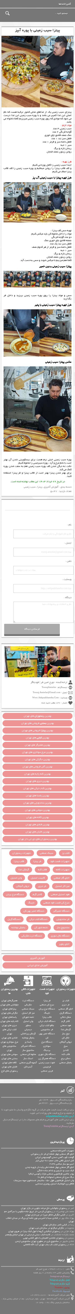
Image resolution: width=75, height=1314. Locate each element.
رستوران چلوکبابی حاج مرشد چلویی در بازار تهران (44, 1208)
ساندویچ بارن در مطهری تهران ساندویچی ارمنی (37, 1241)
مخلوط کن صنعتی (28, 1054)
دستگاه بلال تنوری (60, 936)
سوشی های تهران (9, 1054)
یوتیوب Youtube (62, 1287)
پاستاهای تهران (9, 1017)
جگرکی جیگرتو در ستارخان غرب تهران (46, 1228)
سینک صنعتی (46, 853)
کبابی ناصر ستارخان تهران (55, 1225)
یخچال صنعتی (65, 1062)
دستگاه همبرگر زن (47, 1058)
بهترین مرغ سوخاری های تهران (37, 752)
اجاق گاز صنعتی (61, 878)
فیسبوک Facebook (61, 1291)
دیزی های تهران (9, 1025)
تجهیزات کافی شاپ (28, 991)
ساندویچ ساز (63, 927)
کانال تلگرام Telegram (60, 1280)
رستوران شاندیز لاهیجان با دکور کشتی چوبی (43, 1238)
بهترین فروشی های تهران (37, 723)
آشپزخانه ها (65, 4)
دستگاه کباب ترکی (38, 919)
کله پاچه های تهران (9, 1021)
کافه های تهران (9, 1062)
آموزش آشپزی (51, 487)
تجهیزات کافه (62, 870)
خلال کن (65, 1038)
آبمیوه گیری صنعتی (28, 1062)
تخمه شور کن (41, 927)
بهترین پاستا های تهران (37, 796)
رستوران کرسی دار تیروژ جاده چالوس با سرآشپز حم (28, 1211)
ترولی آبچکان (22, 886)
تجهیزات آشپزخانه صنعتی (62, 1150)
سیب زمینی (29, 487)
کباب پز (65, 853)
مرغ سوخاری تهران (9, 1042)
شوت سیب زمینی (47, 1062)
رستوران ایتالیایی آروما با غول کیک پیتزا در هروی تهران (34, 1231)
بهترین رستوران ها (9, 991)
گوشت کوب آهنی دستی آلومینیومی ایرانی (54, 1157)
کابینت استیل (38, 878)
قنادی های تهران (9, 1038)
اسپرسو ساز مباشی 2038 (61, 1164)
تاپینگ (31, 903)
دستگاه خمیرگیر (61, 911)
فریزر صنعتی (47, 1071)
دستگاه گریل (14, 919)
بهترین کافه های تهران (37, 817)
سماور (28, 1025)
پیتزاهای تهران (9, 1009)
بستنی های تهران (9, 1058)
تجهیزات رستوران (21, 853)
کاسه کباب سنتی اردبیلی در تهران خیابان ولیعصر (27, 1234)
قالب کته (42, 870)
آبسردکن (28, 1067)
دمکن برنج (65, 1058)
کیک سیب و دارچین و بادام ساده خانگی (55, 1170)
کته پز (66, 1050)
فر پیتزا (16, 473)
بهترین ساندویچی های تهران (37, 803)
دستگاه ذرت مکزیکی (31, 936)
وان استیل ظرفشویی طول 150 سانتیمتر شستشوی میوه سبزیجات (44, 1180)
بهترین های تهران (37, 716)
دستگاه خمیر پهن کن (33, 911)
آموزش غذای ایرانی (38, 965)
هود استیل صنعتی (60, 894)
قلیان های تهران (9, 1067)
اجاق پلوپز (64, 944)
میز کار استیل (62, 886)
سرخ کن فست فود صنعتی (56, 903)
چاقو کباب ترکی (47, 1025)
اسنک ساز (28, 1058)
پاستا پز (28, 1042)
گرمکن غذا (23, 870)
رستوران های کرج (9, 1071)
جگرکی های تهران (9, 1013)
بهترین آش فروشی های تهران (37, 767)
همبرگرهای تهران (9, 1000)
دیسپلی (28, 1029)
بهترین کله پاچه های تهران (37, 774)
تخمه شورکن (28, 1017)
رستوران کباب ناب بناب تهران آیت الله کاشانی (45, 1244)
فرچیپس (47, 1067)
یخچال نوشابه (18, 927)
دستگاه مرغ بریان (15, 894)
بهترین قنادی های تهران (38, 825)
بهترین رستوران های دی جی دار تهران (37, 839)
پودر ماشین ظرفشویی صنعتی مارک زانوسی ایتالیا (51, 1173)
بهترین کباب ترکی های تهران (37, 788)
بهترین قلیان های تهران (38, 832)
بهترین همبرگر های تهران (37, 745)
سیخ (66, 1046)
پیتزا (39, 487)
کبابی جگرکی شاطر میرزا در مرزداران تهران (45, 1215)
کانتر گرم (37, 894)
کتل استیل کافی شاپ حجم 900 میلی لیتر (54, 1160)
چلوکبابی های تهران (9, 1005)
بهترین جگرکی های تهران (37, 759)
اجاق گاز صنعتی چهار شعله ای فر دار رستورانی (52, 1154)
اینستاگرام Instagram (60, 1276)
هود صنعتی (65, 1025)
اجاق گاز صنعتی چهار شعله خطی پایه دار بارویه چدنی (49, 1167)
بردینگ (47, 1050)
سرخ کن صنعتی (47, 1005)
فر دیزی (42, 886)
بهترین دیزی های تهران (37, 781)
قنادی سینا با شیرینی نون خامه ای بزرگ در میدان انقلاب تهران (40, 1219)
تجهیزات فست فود (59, 861)
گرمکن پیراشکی (28, 1033)
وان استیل (16, 878)
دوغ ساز (66, 1033)
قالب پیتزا (29, 473)
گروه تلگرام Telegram (60, 1284)
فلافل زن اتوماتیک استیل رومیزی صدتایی (54, 1183)
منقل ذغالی (65, 1017)
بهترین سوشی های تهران (37, 810)
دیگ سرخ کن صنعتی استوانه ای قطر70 (56, 1177)
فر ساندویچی (62, 919)
